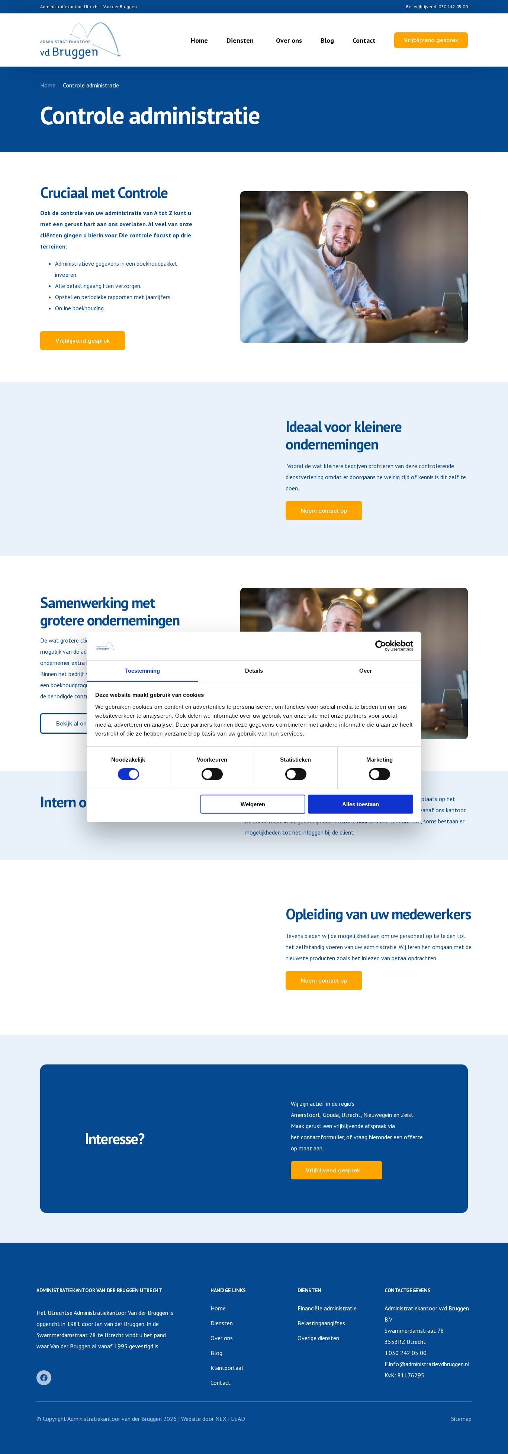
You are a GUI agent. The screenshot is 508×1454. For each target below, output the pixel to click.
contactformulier (322, 1137)
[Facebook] (43, 1377)
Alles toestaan (360, 804)
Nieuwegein (377, 1114)
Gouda (331, 1114)
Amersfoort (305, 1114)
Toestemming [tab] (142, 670)
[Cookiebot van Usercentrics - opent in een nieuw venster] (380, 645)
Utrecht (351, 1114)
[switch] (212, 774)
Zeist (407, 1114)
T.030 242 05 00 (406, 1353)
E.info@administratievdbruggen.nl (427, 1364)
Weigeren (253, 804)
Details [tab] (254, 670)
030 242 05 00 (453, 6)
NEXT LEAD (230, 1418)
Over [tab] (365, 670)
